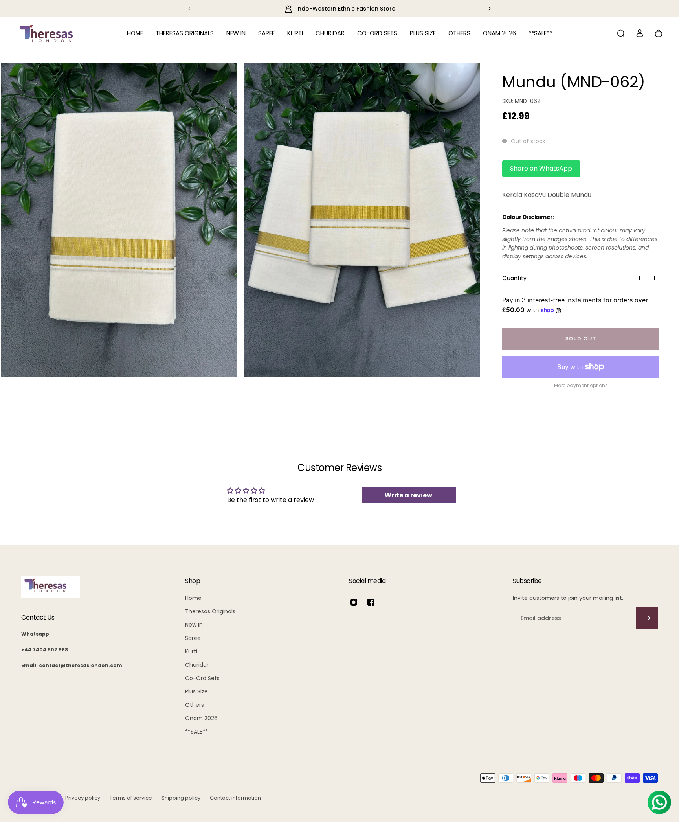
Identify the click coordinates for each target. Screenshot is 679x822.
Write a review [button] (408, 495)
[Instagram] (353, 602)
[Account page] (639, 33)
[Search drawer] (620, 33)
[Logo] (46, 33)
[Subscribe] (647, 618)
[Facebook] (371, 602)
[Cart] (658, 33)
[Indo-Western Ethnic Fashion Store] (339, 8)
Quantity (514, 278)
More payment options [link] (581, 385)
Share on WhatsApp (541, 168)
